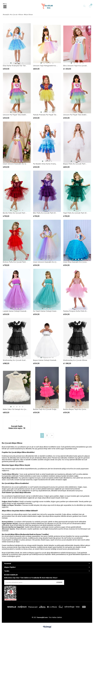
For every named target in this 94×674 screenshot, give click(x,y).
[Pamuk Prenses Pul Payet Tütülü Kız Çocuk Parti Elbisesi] (47, 93)
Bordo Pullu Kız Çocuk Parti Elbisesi (15, 213)
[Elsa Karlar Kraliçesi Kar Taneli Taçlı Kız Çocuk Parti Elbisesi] (17, 44)
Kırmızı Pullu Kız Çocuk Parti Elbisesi (15, 262)
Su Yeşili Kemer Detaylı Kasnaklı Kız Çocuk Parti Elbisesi (45, 311)
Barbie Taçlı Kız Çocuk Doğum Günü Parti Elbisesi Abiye (45, 409)
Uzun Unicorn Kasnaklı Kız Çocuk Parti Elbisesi (15, 164)
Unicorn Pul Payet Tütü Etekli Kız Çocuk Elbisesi (75, 115)
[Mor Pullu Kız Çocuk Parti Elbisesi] (47, 191)
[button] (10, 63)
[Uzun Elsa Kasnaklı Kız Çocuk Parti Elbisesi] (77, 240)
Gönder (59, 582)
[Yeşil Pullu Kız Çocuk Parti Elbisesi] (77, 191)
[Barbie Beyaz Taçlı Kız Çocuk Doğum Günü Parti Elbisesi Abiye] (77, 387)
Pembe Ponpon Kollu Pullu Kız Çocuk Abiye (75, 311)
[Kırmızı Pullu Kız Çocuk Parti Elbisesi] (17, 240)
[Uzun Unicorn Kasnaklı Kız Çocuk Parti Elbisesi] (17, 142)
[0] (89, 6)
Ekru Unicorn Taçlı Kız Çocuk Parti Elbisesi (75, 66)
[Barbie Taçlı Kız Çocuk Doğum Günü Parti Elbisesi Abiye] (47, 387)
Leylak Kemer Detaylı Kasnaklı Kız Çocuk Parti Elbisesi (15, 311)
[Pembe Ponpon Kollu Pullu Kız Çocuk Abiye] (77, 289)
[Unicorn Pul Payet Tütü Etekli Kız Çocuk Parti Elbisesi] (17, 93)
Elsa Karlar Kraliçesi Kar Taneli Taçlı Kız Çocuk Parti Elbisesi (15, 66)
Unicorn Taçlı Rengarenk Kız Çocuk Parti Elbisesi (45, 66)
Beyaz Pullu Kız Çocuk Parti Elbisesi (75, 164)
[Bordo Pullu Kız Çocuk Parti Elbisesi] (17, 191)
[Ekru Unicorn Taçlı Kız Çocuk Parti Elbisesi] (77, 44)
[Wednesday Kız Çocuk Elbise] (77, 338)
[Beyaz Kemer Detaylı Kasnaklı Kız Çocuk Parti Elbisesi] (47, 338)
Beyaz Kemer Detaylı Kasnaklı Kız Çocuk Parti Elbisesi (45, 360)
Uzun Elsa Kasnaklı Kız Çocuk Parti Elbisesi (75, 262)
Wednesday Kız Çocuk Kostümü (15, 360)
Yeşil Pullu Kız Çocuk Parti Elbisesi (75, 213)
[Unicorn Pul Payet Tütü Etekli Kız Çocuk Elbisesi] (77, 93)
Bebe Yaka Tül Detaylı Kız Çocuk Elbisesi (15, 409)
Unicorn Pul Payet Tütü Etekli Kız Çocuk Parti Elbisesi (15, 115)
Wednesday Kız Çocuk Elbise (75, 360)
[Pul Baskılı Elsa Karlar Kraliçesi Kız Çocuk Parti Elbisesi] (47, 142)
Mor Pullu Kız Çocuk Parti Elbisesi (45, 213)
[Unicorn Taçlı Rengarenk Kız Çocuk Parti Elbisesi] (47, 44)
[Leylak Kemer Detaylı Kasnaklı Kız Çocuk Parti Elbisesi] (17, 289)
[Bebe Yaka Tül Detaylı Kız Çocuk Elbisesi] (17, 387)
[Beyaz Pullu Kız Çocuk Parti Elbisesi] (77, 142)
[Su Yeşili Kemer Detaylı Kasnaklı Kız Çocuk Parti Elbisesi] (47, 289)
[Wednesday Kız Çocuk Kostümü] (17, 338)
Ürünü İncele (23, 46)
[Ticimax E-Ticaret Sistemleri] (47, 627)
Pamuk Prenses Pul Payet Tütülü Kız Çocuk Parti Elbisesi (45, 115)
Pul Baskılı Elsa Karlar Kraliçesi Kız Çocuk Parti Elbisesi (45, 164)
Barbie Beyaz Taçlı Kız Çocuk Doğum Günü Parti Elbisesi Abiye (75, 409)
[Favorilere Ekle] (17, 46)
